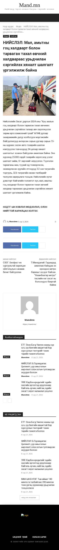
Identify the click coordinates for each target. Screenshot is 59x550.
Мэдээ (18, 26)
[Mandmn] (5, 221)
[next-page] (10, 401)
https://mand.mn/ (29, 324)
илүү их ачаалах (28, 497)
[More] (42, 229)
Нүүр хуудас (8, 26)
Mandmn (13, 221)
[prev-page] (5, 401)
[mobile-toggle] (5, 18)
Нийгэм (13, 36)
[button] (55, 18)
